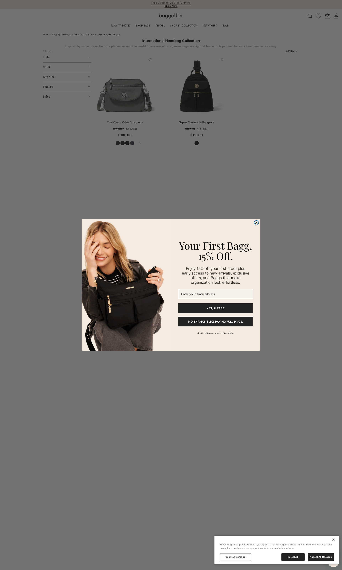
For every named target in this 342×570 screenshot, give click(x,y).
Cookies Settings (235, 556)
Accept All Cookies (321, 556)
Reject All (293, 556)
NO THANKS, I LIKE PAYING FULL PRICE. (215, 321)
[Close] (333, 540)
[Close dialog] (256, 222)
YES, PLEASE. (215, 308)
